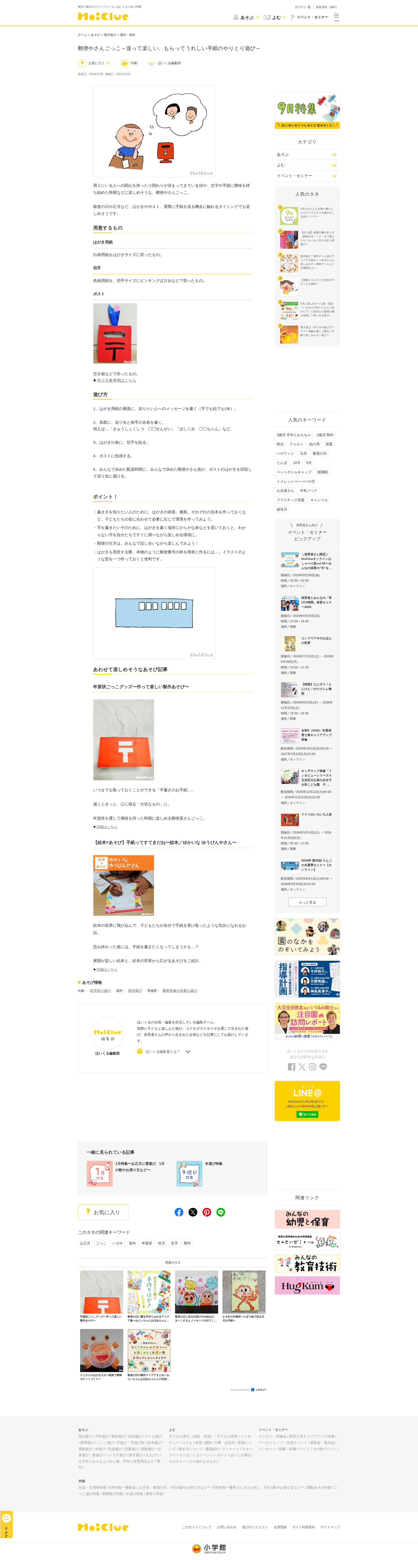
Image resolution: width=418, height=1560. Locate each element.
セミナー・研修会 (273, 1436)
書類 (208, 1443)
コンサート (267, 1449)
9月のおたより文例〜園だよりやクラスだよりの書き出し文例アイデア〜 (317, 212)
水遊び (100, 1449)
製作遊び (110, 35)
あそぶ (283, 154)
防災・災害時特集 (93, 1487)
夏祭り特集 (154, 1494)
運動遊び (85, 1449)
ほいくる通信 (240, 1455)
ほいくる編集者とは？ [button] (163, 1051)
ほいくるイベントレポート (206, 1455)
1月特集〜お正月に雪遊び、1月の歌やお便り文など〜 (140, 1167)
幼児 (161, 1243)
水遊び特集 (134, 1494)
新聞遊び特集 (112, 1494)
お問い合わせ (227, 1527)
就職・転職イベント (294, 1449)
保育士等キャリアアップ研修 (311, 1436)
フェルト (296, 444)
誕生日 (282, 509)
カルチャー (177, 1461)
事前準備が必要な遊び (179, 991)
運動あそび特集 (319, 1487)
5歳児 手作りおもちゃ (294, 435)
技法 (280, 444)
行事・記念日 (224, 1443)
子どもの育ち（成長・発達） (191, 1436)
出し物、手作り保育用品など (131, 1461)
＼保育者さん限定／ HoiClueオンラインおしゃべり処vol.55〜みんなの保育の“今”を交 (316, 561)
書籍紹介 (212, 1449)
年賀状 (147, 1243)
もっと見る (307, 902)
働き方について (191, 1449)
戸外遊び (102, 1436)
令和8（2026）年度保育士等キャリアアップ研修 (316, 735)
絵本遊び (154, 1443)
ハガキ (118, 1243)
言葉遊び (131, 1449)
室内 (132, 1243)
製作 (187, 1243)
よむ (281, 165)
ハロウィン (285, 453)
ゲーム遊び (153, 1436)
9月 (309, 463)
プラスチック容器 (291, 500)
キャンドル (319, 500)
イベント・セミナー (294, 176)
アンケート (230, 1449)
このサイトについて (197, 1527)
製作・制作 (127, 35)
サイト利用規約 (303, 1527)
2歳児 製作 (325, 435)
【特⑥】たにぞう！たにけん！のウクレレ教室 (316, 689)
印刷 (134, 63)
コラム (187, 1443)
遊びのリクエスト (255, 1527)
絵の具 (314, 444)
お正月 (85, 1243)
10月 (296, 463)
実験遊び (148, 1449)
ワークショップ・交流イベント (283, 1443)
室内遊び (135, 991)
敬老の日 (320, 453)
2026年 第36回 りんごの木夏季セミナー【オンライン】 (316, 865)
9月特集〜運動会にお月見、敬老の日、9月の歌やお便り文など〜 (160, 1487)
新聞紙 (322, 472)
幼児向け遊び (100, 991)
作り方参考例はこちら (116, 380)
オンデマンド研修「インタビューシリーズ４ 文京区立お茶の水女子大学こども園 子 (317, 777)
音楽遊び (115, 1449)
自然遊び (135, 1436)
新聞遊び (87, 1443)
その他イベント (325, 1449)
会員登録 (280, 1527)
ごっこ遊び (105, 1443)
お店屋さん (285, 490)
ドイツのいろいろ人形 (316, 814)
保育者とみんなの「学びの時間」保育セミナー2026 (316, 602)
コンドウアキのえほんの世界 (316, 640)
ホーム (82, 35)
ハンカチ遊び (115, 1455)
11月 (303, 453)
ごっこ (101, 1243)
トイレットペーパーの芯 (296, 481)
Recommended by (241, 1389)
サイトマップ (330, 1527)
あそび (95, 35)
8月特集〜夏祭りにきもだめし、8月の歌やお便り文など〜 (258, 1487)
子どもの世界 (227, 1436)
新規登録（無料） (327, 7)
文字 (174, 1243)
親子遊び (136, 1455)
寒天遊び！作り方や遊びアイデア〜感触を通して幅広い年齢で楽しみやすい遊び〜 (317, 331)
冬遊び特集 (213, 1163)
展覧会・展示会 (322, 1443)
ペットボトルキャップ (294, 472)
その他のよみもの (203, 1461)
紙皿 (329, 444)
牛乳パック (308, 490)
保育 (198, 1443)
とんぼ (282, 463)
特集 (82, 1481)
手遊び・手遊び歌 (131, 1443)
